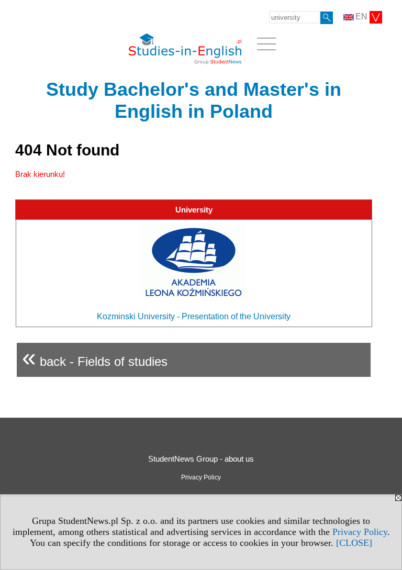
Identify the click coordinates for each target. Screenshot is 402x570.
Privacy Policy (359, 532)
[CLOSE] (354, 543)
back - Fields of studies (95, 357)
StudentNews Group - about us (201, 458)
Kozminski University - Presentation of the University (194, 316)
